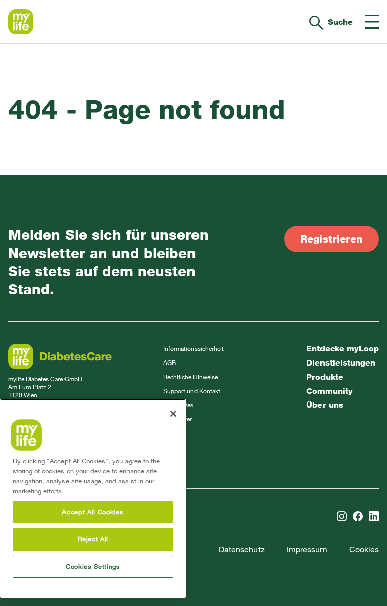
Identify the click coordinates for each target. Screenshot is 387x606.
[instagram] (342, 516)
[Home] (20, 21)
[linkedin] (374, 516)
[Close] (173, 414)
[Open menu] (372, 22)
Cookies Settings (93, 566)
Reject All (93, 539)
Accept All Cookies (92, 512)
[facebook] (358, 516)
